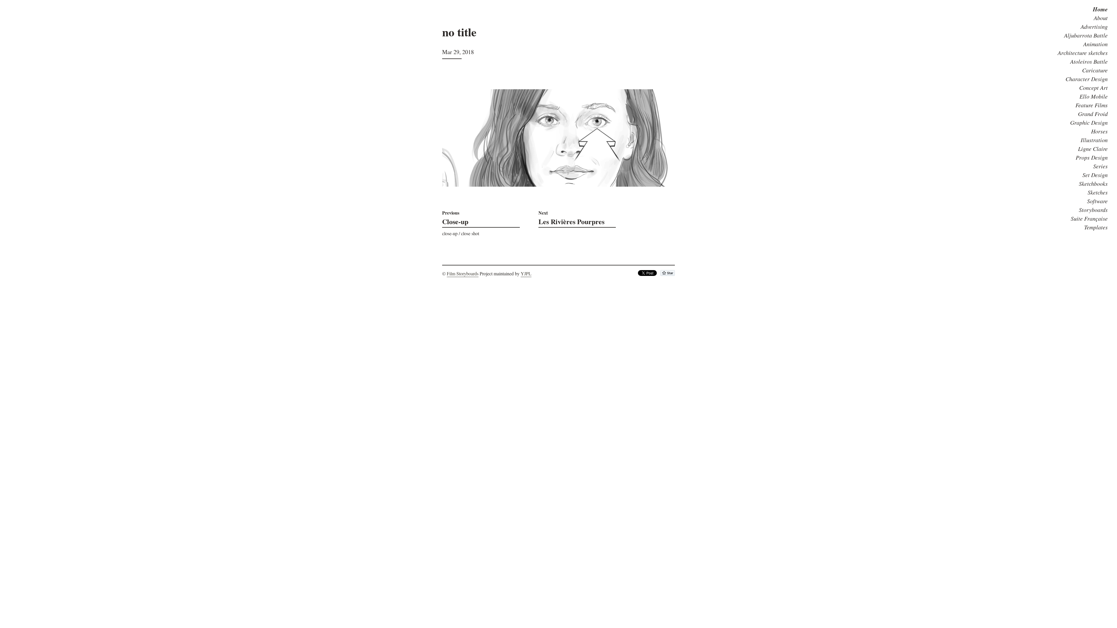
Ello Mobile (1093, 96)
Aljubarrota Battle (1086, 35)
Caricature (1095, 70)
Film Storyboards (463, 273)
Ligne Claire (1093, 148)
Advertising (1094, 26)
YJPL (526, 273)
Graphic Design (1089, 122)
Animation (1095, 44)
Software (1097, 201)
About (1101, 18)
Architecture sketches (1083, 52)
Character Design (1087, 79)
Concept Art (1093, 87)
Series (1100, 166)
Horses (1099, 131)
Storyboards (1093, 209)
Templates (1096, 227)
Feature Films (1091, 105)
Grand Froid (1093, 113)
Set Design (1095, 175)
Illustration (1094, 140)
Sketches (1098, 192)
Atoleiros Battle (1089, 61)
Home (1100, 9)
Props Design (1092, 157)
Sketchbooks (1093, 183)
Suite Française (1089, 218)
